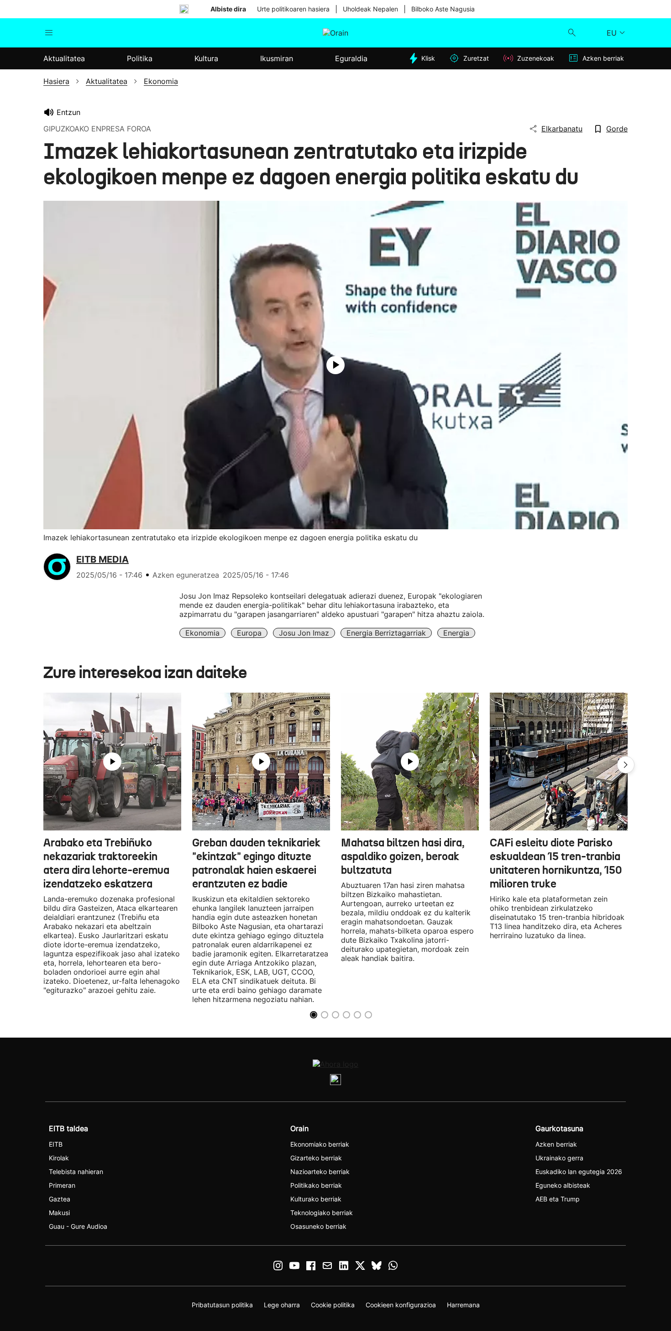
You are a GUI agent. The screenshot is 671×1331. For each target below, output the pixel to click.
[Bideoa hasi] (335, 365)
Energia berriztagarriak (386, 632)
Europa (249, 632)
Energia (456, 632)
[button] (625, 764)
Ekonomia (202, 632)
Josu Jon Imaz (304, 632)
